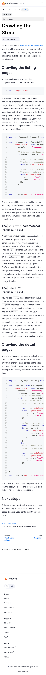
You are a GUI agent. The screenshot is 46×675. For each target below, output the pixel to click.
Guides (6, 598)
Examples (7, 603)
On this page (8, 19)
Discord (7, 623)
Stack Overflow (9, 627)
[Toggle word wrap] (37, 136)
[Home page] (4, 9)
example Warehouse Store (31, 46)
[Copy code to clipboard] (41, 89)
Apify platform (9, 647)
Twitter (6, 632)
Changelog (8, 612)
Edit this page (10, 523)
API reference (9, 607)
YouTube (7, 637)
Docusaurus (8, 652)
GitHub (6, 657)
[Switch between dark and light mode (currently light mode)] (9, 586)
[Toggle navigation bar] (42, 3)
